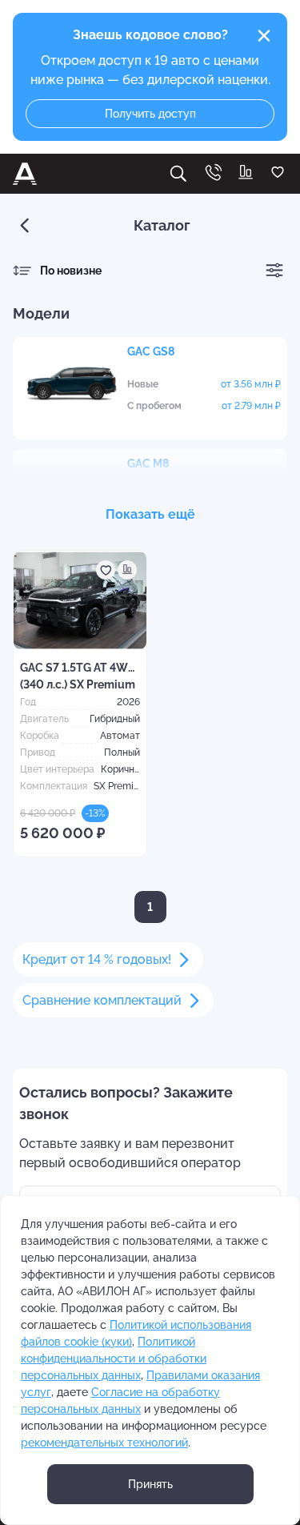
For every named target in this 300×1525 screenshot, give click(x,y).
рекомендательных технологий (104, 1442)
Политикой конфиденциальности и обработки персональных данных (113, 1358)
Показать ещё (150, 514)
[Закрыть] (264, 36)
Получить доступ (150, 113)
